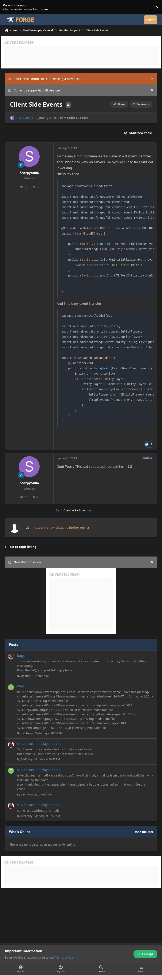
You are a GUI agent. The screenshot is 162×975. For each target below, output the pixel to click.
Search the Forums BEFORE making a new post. (47, 79)
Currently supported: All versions (37, 90)
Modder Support (76, 118)
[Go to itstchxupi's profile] (11, 687)
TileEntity (26, 759)
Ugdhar (25, 676)
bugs (20, 655)
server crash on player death (39, 744)
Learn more (8, 7)
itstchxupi (27, 733)
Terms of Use (64, 957)
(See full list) (144, 832)
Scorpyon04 (25, 118)
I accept (147, 954)
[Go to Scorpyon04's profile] (12, 118)
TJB (23, 794)
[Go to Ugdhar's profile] (11, 657)
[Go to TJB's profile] (11, 771)
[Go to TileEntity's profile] (11, 745)
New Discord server (27, 562)
